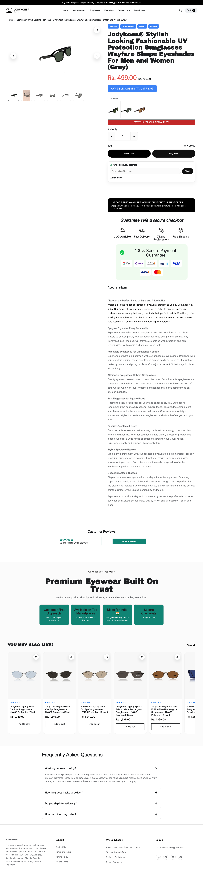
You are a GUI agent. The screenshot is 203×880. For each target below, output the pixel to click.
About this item (117, 287)
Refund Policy (62, 857)
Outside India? (116, 178)
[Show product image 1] (13, 95)
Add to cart (129, 153)
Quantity (112, 129)
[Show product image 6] (78, 95)
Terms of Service (63, 852)
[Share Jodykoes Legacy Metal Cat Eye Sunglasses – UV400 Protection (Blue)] (36, 657)
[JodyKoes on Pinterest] (173, 857)
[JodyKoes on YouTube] (180, 857)
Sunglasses (95, 10)
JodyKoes (12, 840)
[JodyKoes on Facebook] (165, 857)
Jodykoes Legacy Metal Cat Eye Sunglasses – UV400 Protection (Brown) (94, 709)
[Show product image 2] (26, 95)
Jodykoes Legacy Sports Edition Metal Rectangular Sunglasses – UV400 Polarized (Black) (129, 710)
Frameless (109, 10)
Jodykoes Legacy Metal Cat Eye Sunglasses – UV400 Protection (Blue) (22, 709)
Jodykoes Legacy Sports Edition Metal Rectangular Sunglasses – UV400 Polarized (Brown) (164, 710)
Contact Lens (124, 10)
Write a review (129, 541)
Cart (190, 10)
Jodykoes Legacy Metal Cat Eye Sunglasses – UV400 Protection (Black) (58, 709)
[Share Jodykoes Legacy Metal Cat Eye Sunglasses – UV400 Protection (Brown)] (107, 657)
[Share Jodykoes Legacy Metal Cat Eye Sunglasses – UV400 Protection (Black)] (71, 657)
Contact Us (61, 847)
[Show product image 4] (52, 95)
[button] (55, 56)
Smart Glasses (78, 10)
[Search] (180, 10)
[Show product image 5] (65, 95)
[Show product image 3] (39, 95)
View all (191, 645)
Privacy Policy (62, 861)
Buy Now (173, 153)
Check (188, 171)
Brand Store (139, 10)
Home (65, 10)
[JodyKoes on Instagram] (158, 857)
